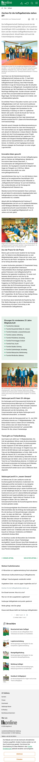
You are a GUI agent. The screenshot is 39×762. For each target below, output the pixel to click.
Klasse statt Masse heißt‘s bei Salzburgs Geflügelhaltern (19, 610)
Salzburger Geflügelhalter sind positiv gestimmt (17, 601)
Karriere (4, 697)
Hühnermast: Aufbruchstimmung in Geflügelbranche (18, 575)
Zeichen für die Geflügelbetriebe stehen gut (15, 588)
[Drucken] (29, 19)
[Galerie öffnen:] (20, 53)
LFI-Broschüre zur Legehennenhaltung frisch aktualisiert (19, 570)
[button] (36, 3)
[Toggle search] (32, 3)
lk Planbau (4, 709)
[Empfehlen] (33, 19)
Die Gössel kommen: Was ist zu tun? (13, 592)
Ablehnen (19, 754)
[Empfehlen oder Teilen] (36, 19)
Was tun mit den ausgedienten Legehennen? (16, 597)
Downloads (5, 703)
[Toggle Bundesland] (27, 3)
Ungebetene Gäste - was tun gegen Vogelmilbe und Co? (19, 584)
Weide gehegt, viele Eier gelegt (11, 606)
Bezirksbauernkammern (8, 713)
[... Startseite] (7, 3)
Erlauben (19, 759)
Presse (3, 700)
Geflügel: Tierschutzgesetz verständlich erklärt (16, 579)
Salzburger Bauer (6, 706)
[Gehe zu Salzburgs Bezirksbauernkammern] (21, 3)
